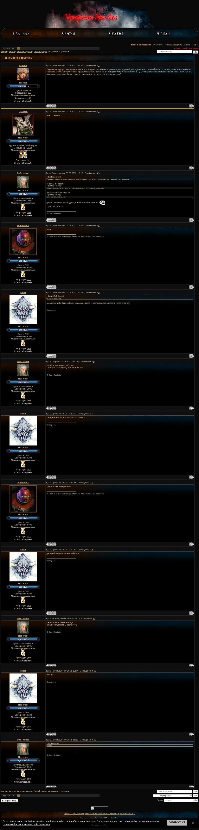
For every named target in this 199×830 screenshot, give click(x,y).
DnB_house (23, 173)
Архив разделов (24, 52)
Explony (23, 65)
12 (95, 740)
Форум (4, 52)
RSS (194, 45)
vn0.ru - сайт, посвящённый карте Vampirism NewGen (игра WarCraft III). (99, 813)
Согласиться (177, 822)
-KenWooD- (23, 225)
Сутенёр (23, 111)
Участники (158, 45)
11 (95, 671)
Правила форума (173, 45)
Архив (12, 52)
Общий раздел (40, 52)
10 (94, 618)
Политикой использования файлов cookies (26, 824)
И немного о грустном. (59, 52)
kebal (23, 292)
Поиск (187, 45)
